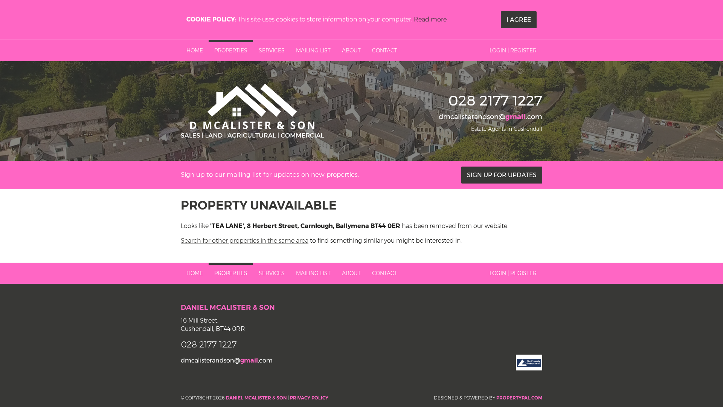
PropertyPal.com (519, 398)
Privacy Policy (309, 398)
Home (194, 50)
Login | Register (513, 50)
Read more (430, 19)
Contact (384, 50)
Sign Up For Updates (502, 175)
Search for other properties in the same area (244, 240)
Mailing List (313, 50)
